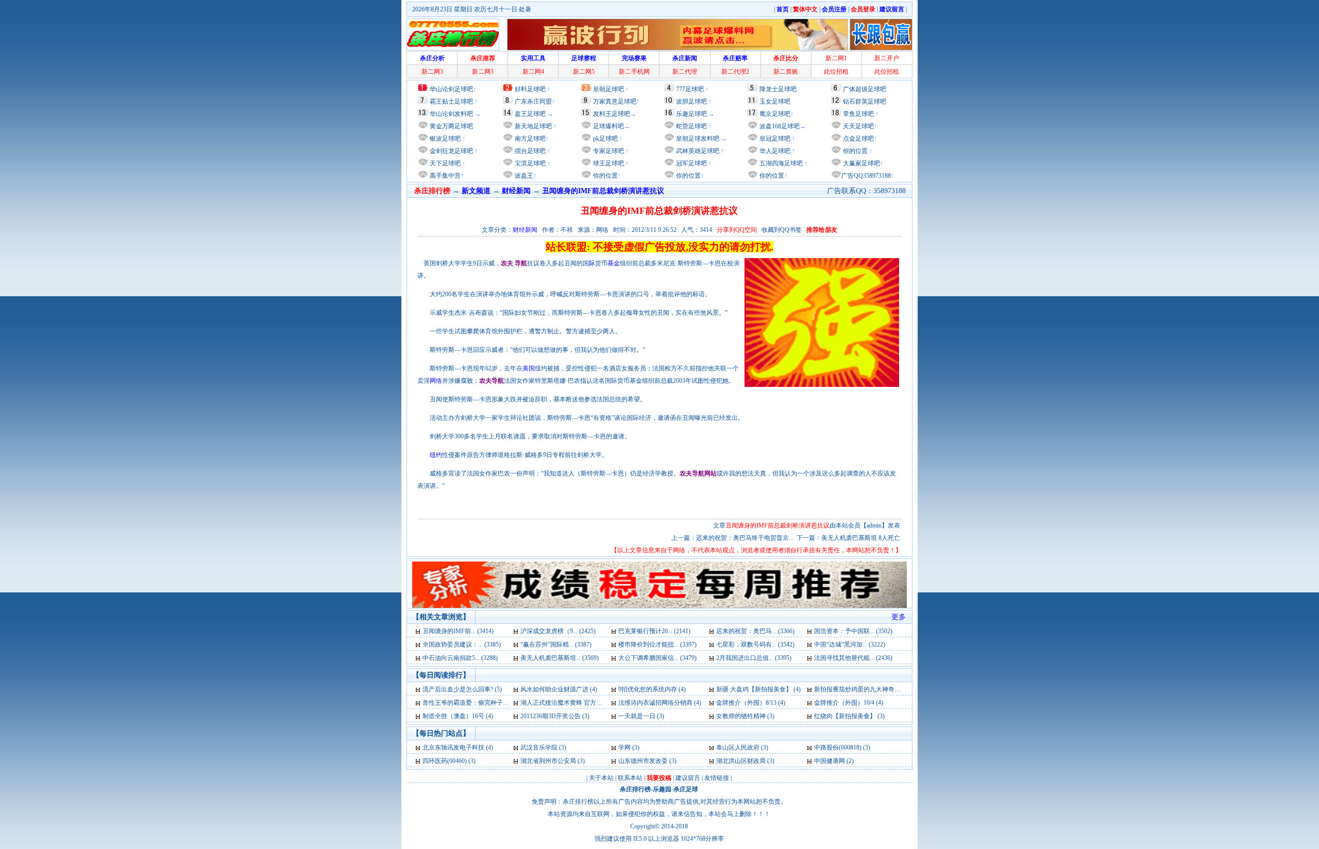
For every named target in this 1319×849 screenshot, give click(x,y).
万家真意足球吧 (614, 101)
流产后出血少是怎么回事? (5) (462, 689)
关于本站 (601, 778)
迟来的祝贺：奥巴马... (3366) (755, 631)
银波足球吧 (445, 138)
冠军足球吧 (690, 163)
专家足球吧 (607, 151)
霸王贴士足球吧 (451, 101)
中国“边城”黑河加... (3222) (849, 644)
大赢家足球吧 (860, 163)
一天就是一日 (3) (641, 716)
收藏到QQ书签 (782, 229)
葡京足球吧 (774, 113)
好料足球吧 (530, 89)
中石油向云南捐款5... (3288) (460, 657)
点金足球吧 (857, 138)
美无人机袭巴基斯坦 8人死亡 (860, 537)
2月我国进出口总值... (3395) (753, 657)
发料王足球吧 (611, 113)
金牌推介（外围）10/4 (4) (848, 702)
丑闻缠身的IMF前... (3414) (458, 631)
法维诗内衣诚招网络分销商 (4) (659, 702)
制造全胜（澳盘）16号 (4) (457, 716)
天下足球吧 (444, 163)
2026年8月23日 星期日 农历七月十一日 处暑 (471, 9)
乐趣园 (662, 789)
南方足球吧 (529, 138)
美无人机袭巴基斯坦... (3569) (559, 657)
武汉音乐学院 (538, 747)
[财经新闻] (418, 631)
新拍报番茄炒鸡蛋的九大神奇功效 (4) (865, 689)
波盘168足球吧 (779, 126)
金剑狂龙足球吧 (450, 151)
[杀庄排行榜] (453, 34)
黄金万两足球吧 (451, 126)
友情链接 (716, 778)
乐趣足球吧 (691, 113)
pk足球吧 (604, 138)
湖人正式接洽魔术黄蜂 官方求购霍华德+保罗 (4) (586, 702)
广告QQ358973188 (866, 175)
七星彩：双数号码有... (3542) (755, 644)
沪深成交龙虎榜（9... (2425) (558, 631)
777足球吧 (690, 89)
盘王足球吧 (530, 113)
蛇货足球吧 (692, 126)
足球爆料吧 (608, 126)
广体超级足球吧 (864, 89)
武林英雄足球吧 (696, 151)
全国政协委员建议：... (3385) (461, 644)
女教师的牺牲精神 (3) (745, 716)
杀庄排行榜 (635, 789)
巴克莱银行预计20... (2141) (654, 631)
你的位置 (604, 175)
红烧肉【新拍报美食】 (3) (849, 716)
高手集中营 (444, 175)
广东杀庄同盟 (533, 101)
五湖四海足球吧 (780, 163)
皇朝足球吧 (608, 89)
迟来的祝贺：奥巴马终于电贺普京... (744, 537)
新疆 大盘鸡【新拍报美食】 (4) (758, 689)
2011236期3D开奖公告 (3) (554, 716)
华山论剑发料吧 (451, 113)
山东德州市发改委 (643, 761)
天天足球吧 (857, 126)
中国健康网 (829, 761)
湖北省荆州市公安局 (548, 761)
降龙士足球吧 (778, 89)
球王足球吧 (607, 163)
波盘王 (523, 175)
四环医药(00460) (444, 761)
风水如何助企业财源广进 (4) (558, 689)
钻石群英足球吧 (864, 101)
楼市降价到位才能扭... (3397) (657, 644)
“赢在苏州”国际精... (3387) (555, 644)
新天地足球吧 (532, 126)
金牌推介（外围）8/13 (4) (750, 702)
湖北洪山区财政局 (741, 761)
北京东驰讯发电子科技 (453, 747)
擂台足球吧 (529, 151)
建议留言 (687, 778)
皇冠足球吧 (774, 138)
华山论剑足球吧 (451, 89)
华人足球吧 (774, 151)
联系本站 (630, 778)
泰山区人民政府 (737, 747)
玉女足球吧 (774, 101)
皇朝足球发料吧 (696, 138)
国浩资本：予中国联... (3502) (853, 631)
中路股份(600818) (837, 747)
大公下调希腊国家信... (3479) (657, 657)
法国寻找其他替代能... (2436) (853, 657)
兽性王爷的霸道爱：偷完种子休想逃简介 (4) (482, 702)
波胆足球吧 (691, 101)
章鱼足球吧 (858, 113)
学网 (624, 747)
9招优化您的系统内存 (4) (652, 689)
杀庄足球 (685, 789)
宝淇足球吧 (530, 163)
